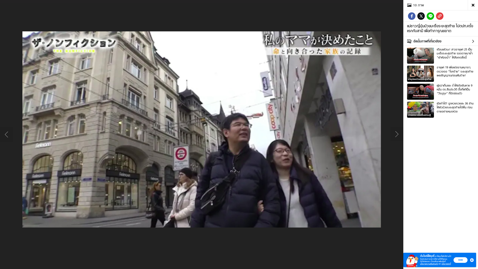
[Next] (396, 134)
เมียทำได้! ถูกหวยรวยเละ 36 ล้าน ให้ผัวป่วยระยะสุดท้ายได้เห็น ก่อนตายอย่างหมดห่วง (455, 107)
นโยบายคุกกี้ (446, 264)
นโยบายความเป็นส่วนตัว (429, 264)
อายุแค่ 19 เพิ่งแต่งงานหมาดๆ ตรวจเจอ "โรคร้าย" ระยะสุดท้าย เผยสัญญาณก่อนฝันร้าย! (455, 71)
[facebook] (411, 16)
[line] (430, 16)
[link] (439, 16)
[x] (421, 16)
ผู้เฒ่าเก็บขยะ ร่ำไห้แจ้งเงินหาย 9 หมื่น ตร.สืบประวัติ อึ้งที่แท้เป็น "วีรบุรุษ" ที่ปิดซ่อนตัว (454, 89)
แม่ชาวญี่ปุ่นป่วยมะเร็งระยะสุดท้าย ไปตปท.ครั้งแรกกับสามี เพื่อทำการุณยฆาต (440, 28)
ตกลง (460, 260)
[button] (471, 260)
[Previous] (6, 134)
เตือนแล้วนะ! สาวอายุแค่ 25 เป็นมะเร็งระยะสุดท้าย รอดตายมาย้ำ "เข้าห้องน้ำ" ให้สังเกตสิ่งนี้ (455, 53)
